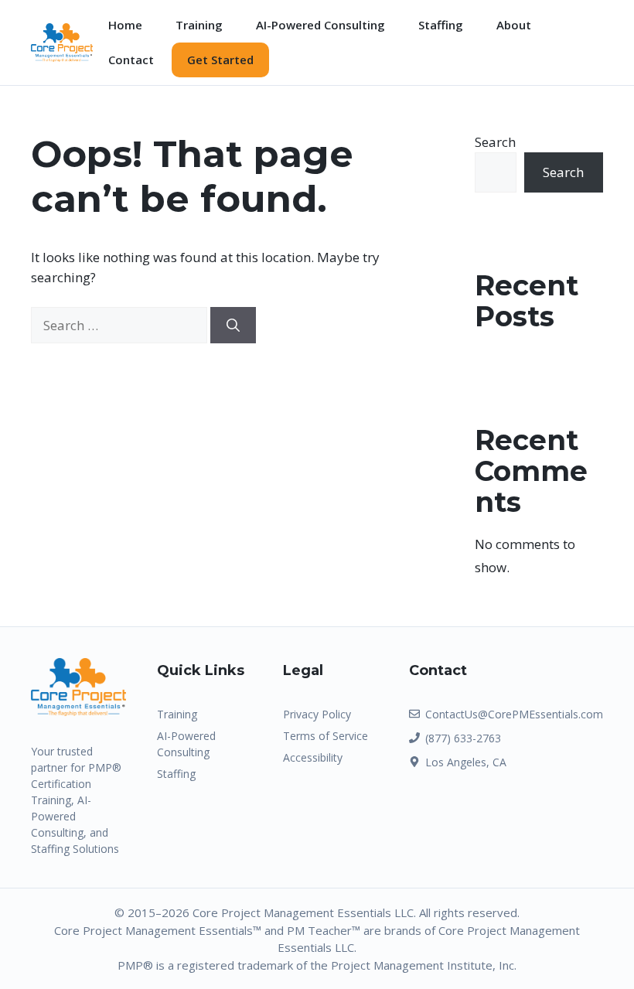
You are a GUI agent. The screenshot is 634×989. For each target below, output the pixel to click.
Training (199, 24)
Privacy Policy (317, 714)
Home (125, 24)
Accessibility (313, 757)
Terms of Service (325, 735)
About (513, 24)
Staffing (440, 24)
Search (495, 142)
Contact (131, 59)
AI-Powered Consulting (320, 24)
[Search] (233, 325)
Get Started (220, 59)
